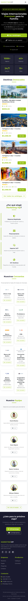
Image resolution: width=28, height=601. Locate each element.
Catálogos (17, 561)
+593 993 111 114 (7, 579)
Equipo (3, 563)
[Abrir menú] (25, 2)
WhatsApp (14, 529)
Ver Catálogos (15, 35)
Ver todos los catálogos (13, 196)
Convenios (18, 563)
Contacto (3, 568)
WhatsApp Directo (7, 584)
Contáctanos (15, 533)
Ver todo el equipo (13, 507)
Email (14, 428)
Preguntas (3, 566)
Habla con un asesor (15, 40)
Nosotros (3, 561)
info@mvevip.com (7, 581)
